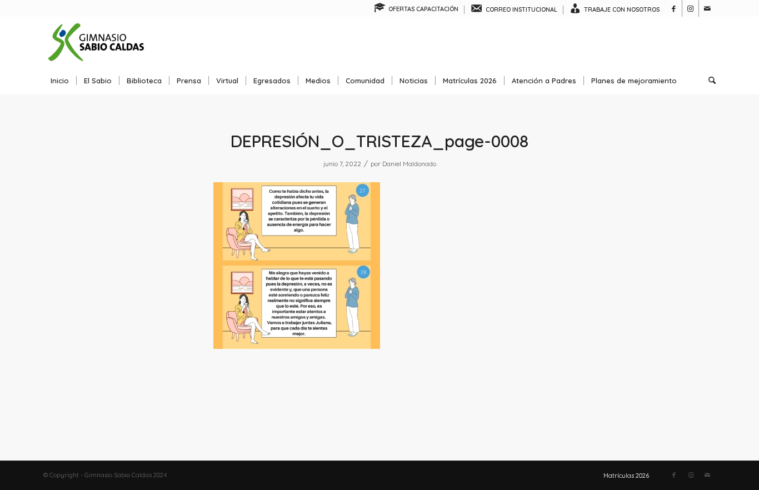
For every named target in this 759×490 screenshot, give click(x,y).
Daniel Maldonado (409, 163)
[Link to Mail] (707, 8)
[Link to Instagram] (690, 8)
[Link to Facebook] (674, 8)
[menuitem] (416, 10)
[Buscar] (708, 80)
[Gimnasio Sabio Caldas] (96, 42)
